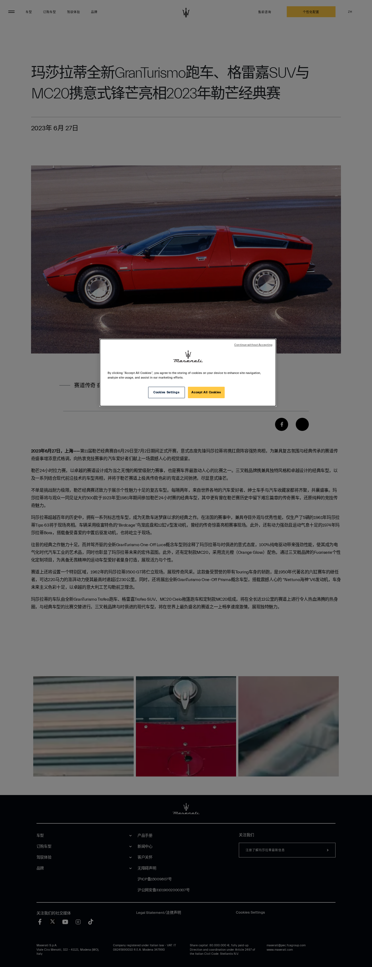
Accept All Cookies (206, 392)
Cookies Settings (166, 392)
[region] (187, 373)
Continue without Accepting (253, 345)
